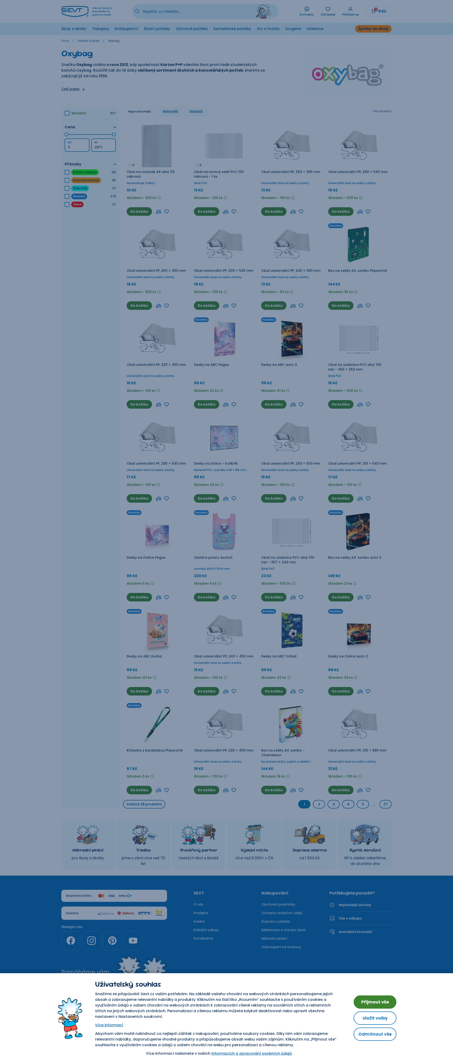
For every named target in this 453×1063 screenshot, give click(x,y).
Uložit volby (375, 1018)
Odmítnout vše (375, 1034)
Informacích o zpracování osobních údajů (251, 1053)
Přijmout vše (375, 1002)
